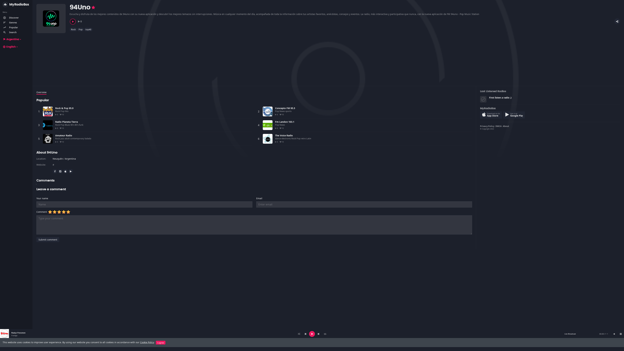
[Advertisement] (133, 56)
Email (259, 198)
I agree (160, 342)
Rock (73, 29)
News (282, 111)
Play (48, 111)
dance (278, 138)
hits (67, 111)
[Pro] (93, 7)
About (506, 126)
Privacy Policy (487, 126)
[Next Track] (318, 334)
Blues (68, 124)
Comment (42, 211)
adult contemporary (75, 138)
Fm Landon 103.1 (284, 121)
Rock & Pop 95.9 (64, 108)
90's (73, 124)
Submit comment (48, 239)
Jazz (62, 138)
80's (77, 124)
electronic (286, 138)
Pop (81, 29)
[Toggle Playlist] (621, 334)
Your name (42, 198)
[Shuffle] (299, 334)
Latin (309, 138)
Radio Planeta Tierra (66, 121)
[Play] (312, 334)
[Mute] (614, 334)
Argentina (11, 39)
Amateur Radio (63, 135)
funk (81, 124)
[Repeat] (325, 334)
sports (288, 111)
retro (303, 138)
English (9, 46)
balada (88, 138)
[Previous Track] (305, 334)
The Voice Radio (284, 135)
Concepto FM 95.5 (285, 108)
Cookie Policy (147, 342)
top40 (88, 29)
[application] (312, 334)
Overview (41, 92)
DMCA (498, 126)
